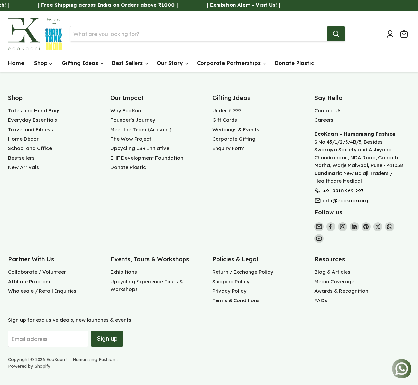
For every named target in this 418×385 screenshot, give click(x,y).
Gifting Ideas (81, 63)
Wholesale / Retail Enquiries (42, 291)
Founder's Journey (132, 120)
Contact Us (328, 110)
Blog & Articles (332, 272)
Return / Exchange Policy (242, 272)
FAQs (320, 300)
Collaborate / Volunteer (37, 272)
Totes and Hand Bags (34, 110)
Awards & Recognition (341, 291)
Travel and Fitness (30, 129)
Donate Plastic (294, 63)
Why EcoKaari (127, 110)
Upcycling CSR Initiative (139, 148)
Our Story (171, 63)
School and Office (30, 148)
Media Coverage (334, 281)
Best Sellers (128, 63)
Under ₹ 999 (226, 110)
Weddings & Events (235, 129)
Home (16, 63)
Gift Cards (224, 120)
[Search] (336, 33)
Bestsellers (21, 158)
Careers (323, 120)
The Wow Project (130, 139)
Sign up (107, 338)
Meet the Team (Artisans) (140, 129)
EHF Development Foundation (146, 158)
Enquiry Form (228, 148)
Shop (41, 63)
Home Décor (23, 139)
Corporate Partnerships (229, 63)
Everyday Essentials (32, 120)
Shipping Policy (230, 281)
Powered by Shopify (29, 366)
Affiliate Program (29, 281)
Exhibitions (123, 272)
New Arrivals (23, 167)
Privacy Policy (229, 291)
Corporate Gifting (233, 139)
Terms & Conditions (236, 300)
